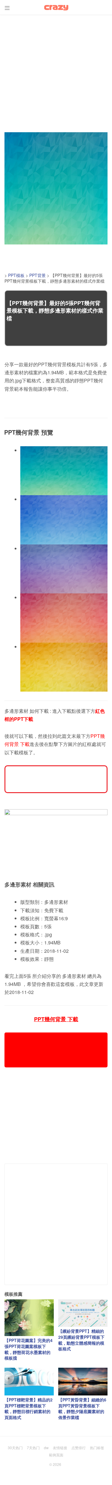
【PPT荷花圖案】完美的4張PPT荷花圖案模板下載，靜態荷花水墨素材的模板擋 (28, 1349)
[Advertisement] (56, 71)
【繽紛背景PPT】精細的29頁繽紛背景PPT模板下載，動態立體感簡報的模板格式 (81, 1340)
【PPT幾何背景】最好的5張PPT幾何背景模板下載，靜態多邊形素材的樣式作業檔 (55, 310)
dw (46, 1447)
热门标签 (97, 1447)
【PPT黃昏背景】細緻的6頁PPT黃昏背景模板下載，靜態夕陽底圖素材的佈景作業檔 (82, 1408)
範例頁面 (56, 1454)
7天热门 (33, 1447)
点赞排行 (78, 1447)
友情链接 (60, 1447)
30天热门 (15, 1447)
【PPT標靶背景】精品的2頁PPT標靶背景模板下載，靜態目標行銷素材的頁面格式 (28, 1408)
